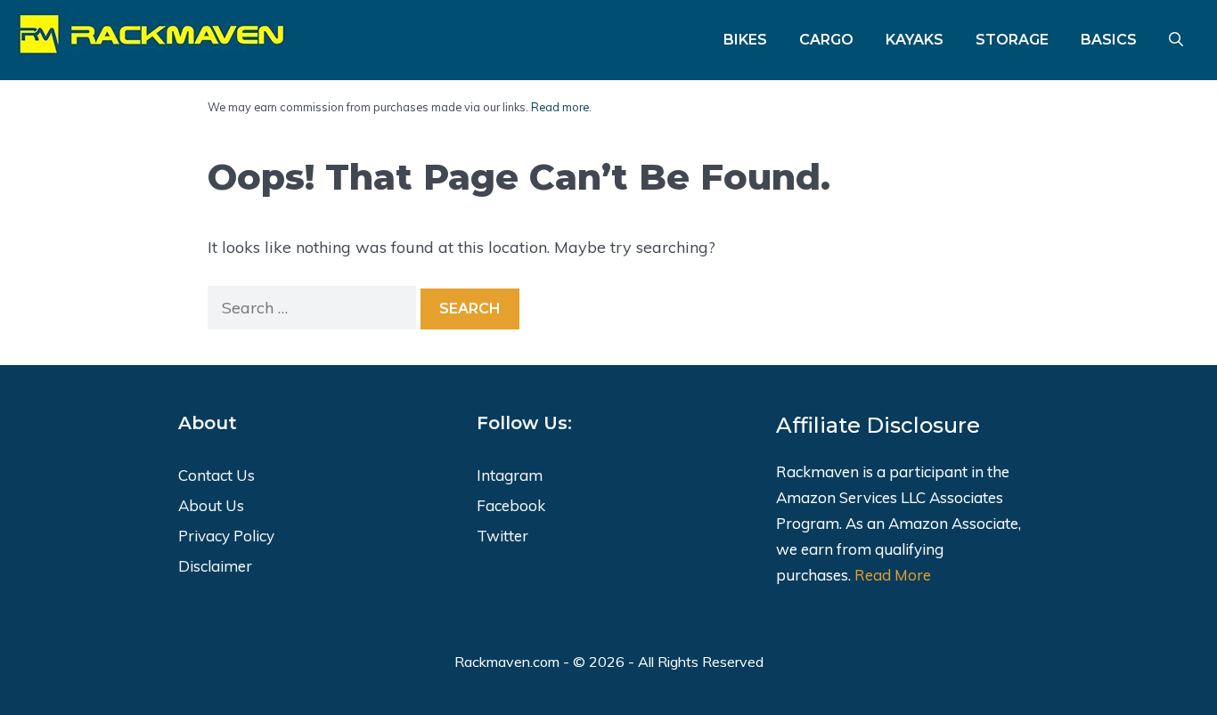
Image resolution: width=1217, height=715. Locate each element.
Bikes (745, 39)
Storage (1012, 39)
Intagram (510, 475)
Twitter (502, 535)
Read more (560, 107)
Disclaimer (215, 566)
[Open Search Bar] (1176, 40)
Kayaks (914, 39)
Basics (1109, 39)
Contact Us (216, 475)
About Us (211, 505)
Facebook (511, 505)
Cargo (826, 39)
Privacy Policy (226, 535)
